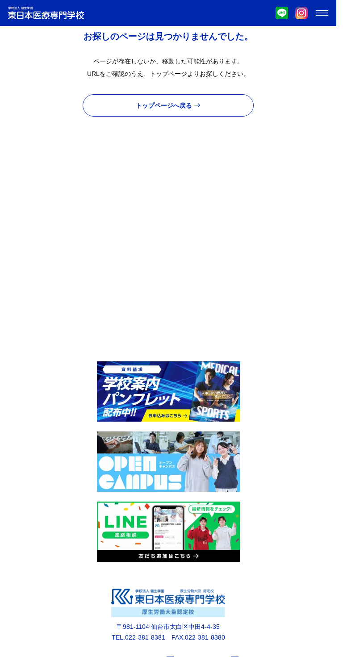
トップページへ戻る (164, 105)
